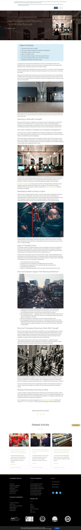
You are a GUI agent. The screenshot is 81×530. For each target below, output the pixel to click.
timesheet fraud (26, 135)
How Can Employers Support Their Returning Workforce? (35, 56)
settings (50, 528)
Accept (57, 528)
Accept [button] (56, 7)
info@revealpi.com (55, 484)
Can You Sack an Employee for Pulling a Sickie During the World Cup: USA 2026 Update (19, 451)
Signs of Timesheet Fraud (27, 54)
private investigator (50, 187)
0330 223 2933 (56, 481)
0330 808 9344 (25, 401)
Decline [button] (60, 7)
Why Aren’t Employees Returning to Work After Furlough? (35, 57)
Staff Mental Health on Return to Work (30, 52)
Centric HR (42, 392)
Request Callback (55, 486)
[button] (37, 414)
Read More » (13, 464)
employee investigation (47, 400)
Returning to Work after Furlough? (29, 48)
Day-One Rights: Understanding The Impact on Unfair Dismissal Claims (40, 451)
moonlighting (35, 135)
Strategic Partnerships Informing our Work (31, 59)
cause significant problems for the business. (48, 181)
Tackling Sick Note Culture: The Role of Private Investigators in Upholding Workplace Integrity (62, 451)
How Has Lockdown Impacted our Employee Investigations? (35, 50)
